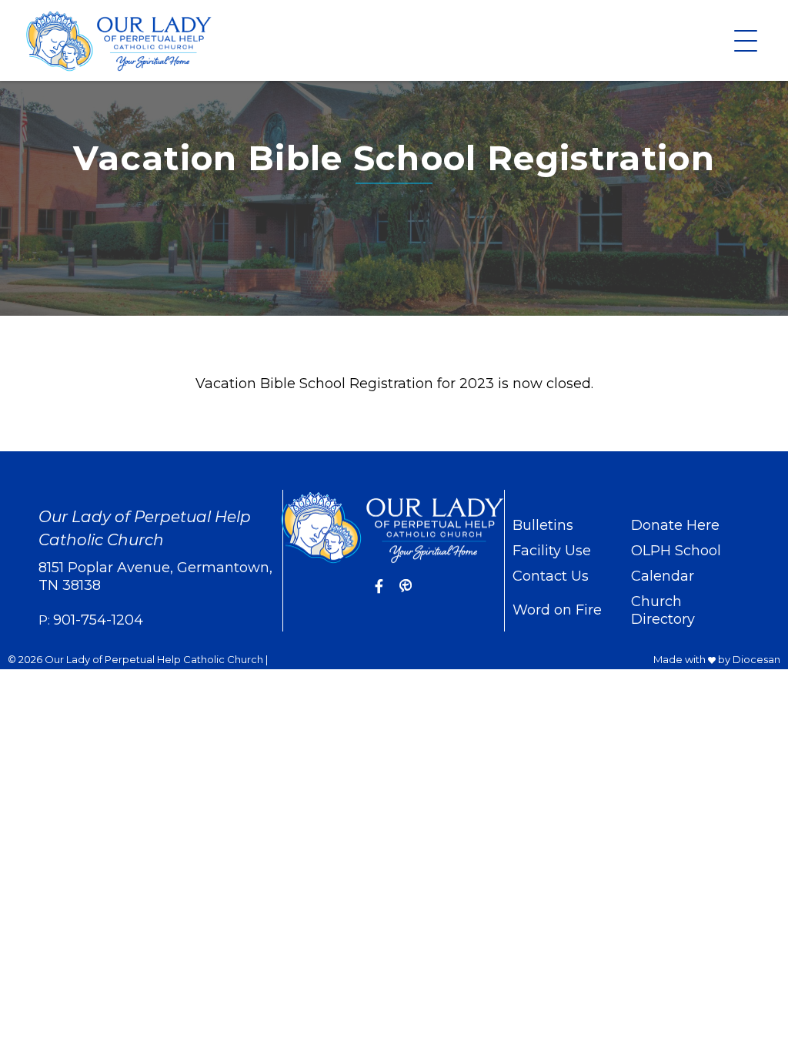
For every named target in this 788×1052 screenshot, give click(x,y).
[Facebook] (379, 587)
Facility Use (552, 550)
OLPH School (676, 550)
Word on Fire (557, 609)
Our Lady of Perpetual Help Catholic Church (154, 659)
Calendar (662, 576)
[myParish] (405, 587)
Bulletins (543, 525)
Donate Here (675, 525)
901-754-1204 (98, 619)
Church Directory (663, 610)
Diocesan (756, 659)
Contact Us (551, 576)
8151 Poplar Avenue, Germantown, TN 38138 (155, 576)
